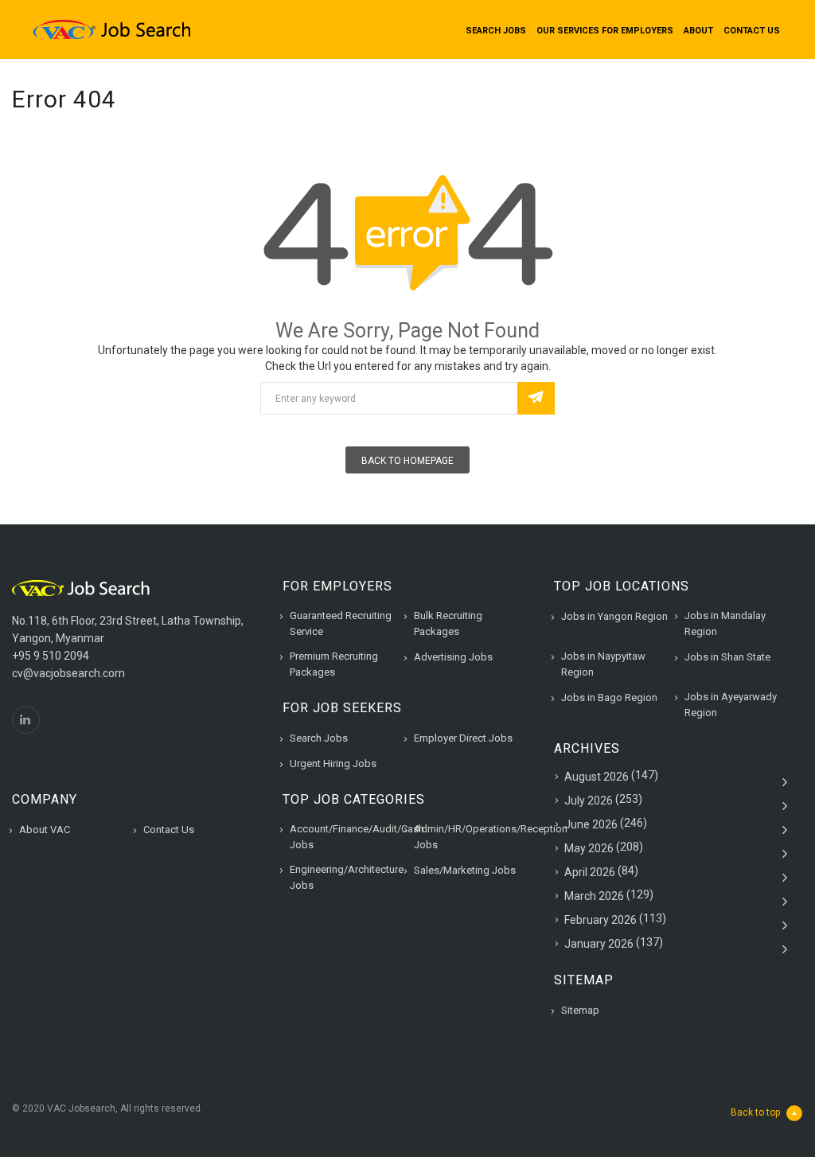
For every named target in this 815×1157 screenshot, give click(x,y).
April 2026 (589, 872)
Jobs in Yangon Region (614, 616)
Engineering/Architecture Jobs (347, 877)
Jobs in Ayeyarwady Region (730, 705)
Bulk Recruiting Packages (448, 623)
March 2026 (594, 896)
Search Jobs (496, 30)
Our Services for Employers (604, 30)
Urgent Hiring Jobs (333, 763)
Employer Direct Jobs (463, 738)
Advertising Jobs (453, 657)
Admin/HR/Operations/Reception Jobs (490, 837)
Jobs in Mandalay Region (725, 623)
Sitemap (580, 1010)
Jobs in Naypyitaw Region (603, 664)
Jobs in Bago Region (609, 697)
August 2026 (596, 776)
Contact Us (751, 30)
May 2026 (589, 848)
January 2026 (599, 943)
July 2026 (588, 800)
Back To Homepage (407, 460)
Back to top (755, 1112)
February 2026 (600, 920)
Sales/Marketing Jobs (465, 870)
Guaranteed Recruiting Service (341, 623)
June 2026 (591, 824)
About (698, 30)
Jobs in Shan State (727, 657)
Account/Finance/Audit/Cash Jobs (357, 837)
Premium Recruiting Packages (334, 664)
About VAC (44, 830)
